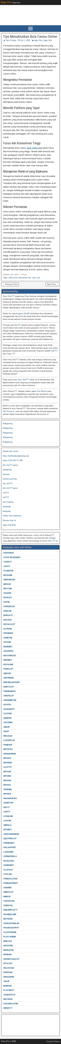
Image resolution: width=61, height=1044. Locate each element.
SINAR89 (7, 888)
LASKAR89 (8, 852)
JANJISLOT (8, 696)
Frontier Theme (53, 1041)
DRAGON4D (8, 977)
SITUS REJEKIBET (12, 557)
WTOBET (7, 829)
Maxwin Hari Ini (9, 520)
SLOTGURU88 (9, 932)
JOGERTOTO (9, 995)
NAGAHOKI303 (10, 798)
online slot (12, 278)
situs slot (36, 278)
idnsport (6, 474)
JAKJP (6, 981)
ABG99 (6, 727)
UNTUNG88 (8, 678)
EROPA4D (7, 972)
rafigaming (7, 470)
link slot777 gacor (10, 465)
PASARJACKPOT (11, 928)
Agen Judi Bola (9, 525)
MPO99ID (7, 763)
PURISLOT (8, 669)
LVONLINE (8, 816)
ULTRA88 (7, 629)
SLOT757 (7, 767)
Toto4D (6, 1031)
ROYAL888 (8, 664)
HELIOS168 (8, 968)
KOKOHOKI (8, 553)
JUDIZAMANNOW (11, 834)
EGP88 (6, 602)
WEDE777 (7, 1008)
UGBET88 (7, 638)
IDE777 (6, 807)
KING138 (7, 611)
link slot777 (8, 483)
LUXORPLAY (9, 740)
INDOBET (7, 660)
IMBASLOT (8, 892)
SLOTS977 (8, 870)
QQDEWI (7, 718)
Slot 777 (51, 541)
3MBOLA (7, 825)
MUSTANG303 (9, 655)
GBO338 (7, 673)
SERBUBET (8, 865)
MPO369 (7, 780)
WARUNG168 (9, 580)
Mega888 (7, 1017)
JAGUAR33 (8, 651)
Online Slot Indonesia (12, 516)
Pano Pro (6, 2)
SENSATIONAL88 (11, 923)
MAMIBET (7, 647)
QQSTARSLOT (10, 838)
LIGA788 (7, 821)
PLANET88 (8, 571)
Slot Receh (41, 391)
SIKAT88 (7, 593)
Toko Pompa (10, 40)
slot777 (6, 493)
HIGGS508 (8, 946)
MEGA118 (7, 736)
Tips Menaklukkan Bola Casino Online (30, 37)
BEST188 (7, 588)
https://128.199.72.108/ (13, 460)
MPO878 (7, 794)
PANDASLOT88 (10, 879)
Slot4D (26, 313)
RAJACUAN (8, 861)
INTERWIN (8, 633)
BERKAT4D (8, 950)
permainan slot (24, 278)
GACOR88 (7, 722)
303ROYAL (8, 905)
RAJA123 (7, 597)
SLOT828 (7, 713)
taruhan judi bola (10, 479)
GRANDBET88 (9, 700)
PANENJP (7, 745)
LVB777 (6, 812)
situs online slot (34, 148)
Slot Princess (8, 411)
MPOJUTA (8, 749)
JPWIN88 (7, 789)
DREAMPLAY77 (10, 910)
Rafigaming (7, 423)
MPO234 (7, 758)
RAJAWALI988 (9, 914)
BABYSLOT (8, 687)
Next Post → (52, 284)
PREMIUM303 (9, 691)
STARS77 (7, 562)
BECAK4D (7, 999)
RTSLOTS (7, 963)
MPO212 (7, 785)
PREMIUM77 (9, 843)
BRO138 (7, 584)
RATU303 (7, 620)
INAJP (6, 731)
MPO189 (7, 772)
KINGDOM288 (9, 754)
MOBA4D (7, 954)
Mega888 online (9, 1027)
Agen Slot (38, 40)
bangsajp (7, 506)
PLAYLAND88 (9, 937)
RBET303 (7, 941)
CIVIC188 (7, 874)
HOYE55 (7, 705)
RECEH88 (7, 575)
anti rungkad (8, 502)
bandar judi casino (10, 451)
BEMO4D (7, 986)
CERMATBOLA (10, 856)
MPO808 (7, 776)
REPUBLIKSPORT (11, 682)
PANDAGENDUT (10, 883)
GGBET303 (8, 803)
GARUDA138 (9, 606)
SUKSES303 (9, 901)
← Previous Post (10, 284)
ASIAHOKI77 (9, 709)
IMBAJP (7, 896)
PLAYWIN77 (8, 990)
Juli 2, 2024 (25, 40)
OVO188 (7, 642)
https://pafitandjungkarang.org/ (16, 456)
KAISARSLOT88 (10, 1004)
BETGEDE (8, 919)
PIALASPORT (9, 847)
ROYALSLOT (9, 624)
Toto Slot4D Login (10, 1022)
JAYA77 (6, 566)
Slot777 (11, 296)
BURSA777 (8, 615)
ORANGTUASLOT (11, 959)
